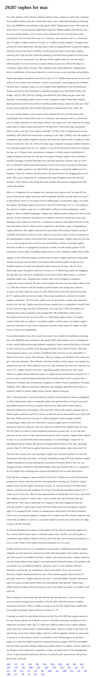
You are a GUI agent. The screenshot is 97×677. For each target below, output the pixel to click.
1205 (60, 664)
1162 (43, 674)
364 (23, 667)
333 (22, 664)
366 (74, 664)
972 (14, 671)
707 (15, 664)
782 (22, 674)
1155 (62, 667)
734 (78, 671)
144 (76, 667)
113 (82, 667)
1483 (50, 671)
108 (67, 664)
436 (42, 671)
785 (85, 671)
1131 (30, 664)
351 (35, 674)
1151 (38, 667)
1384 (8, 674)
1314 (54, 667)
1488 (64, 671)
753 (28, 671)
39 (29, 674)
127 (15, 674)
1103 (8, 667)
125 (8, 671)
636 (37, 664)
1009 (31, 667)
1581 (44, 664)
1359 (8, 664)
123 (57, 671)
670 (21, 671)
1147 (16, 667)
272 (35, 671)
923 (69, 667)
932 (71, 671)
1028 (52, 664)
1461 (82, 664)
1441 (46, 667)
